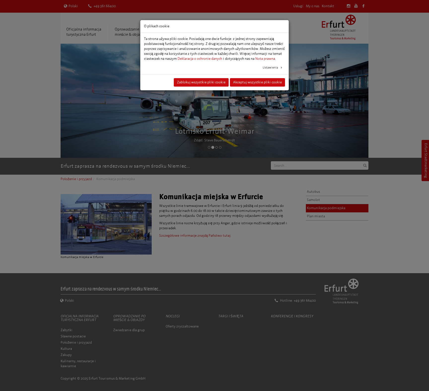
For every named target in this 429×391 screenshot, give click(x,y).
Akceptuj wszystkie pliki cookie (257, 82)
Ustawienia (271, 67)
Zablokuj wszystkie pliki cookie (201, 82)
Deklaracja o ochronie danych (200, 59)
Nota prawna (265, 59)
